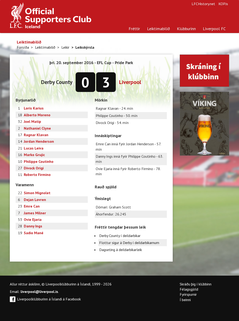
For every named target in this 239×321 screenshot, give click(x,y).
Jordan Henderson (39, 141)
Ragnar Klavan (36, 134)
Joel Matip (32, 121)
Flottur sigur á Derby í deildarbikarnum (129, 242)
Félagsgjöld (189, 289)
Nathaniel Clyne (37, 128)
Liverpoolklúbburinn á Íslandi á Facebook (49, 299)
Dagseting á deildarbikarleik (120, 249)
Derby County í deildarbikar (120, 235)
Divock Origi (34, 168)
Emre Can (32, 206)
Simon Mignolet (37, 192)
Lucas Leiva (33, 148)
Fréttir (134, 28)
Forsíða (23, 47)
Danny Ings (33, 226)
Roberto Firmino (37, 174)
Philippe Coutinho (38, 161)
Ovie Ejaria (33, 219)
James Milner (35, 213)
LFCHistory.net (203, 3)
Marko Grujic (34, 154)
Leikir (65, 47)
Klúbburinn (186, 28)
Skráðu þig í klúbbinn (195, 284)
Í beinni (185, 299)
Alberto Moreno (37, 115)
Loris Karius (34, 108)
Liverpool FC (214, 28)
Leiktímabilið (158, 28)
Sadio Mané (33, 232)
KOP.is (223, 3)
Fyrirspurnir (188, 294)
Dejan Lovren (35, 199)
